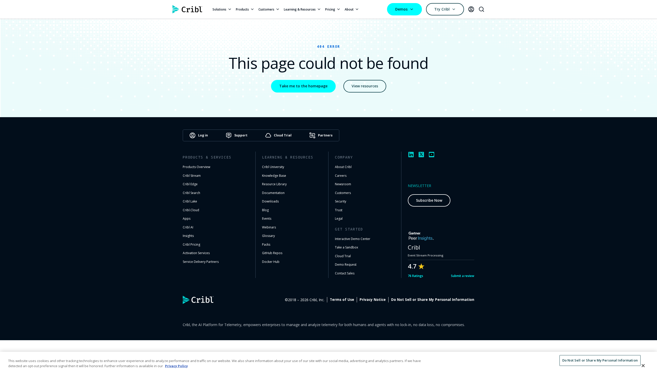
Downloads (270, 201)
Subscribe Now (429, 200)
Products (242, 9)
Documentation (273, 193)
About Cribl (343, 167)
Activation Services (196, 253)
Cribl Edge (190, 184)
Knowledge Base (274, 175)
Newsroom (343, 184)
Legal (339, 218)
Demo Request (345, 264)
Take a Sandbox (346, 247)
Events (266, 218)
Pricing (330, 9)
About (349, 9)
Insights (188, 236)
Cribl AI (188, 227)
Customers (266, 9)
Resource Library (274, 184)
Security (340, 201)
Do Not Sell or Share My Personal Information (432, 299)
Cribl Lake (190, 201)
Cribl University (273, 167)
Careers (340, 175)
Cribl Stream (192, 175)
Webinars (269, 227)
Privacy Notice (373, 299)
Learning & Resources (300, 9)
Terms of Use (342, 299)
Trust (338, 210)
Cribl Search (191, 193)
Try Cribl (442, 9)
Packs (266, 244)
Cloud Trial (343, 256)
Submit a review (462, 276)
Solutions (219, 9)
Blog (265, 210)
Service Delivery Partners (201, 262)
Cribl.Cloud (191, 210)
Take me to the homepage (303, 86)
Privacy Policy (176, 366)
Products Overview (196, 167)
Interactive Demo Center (352, 239)
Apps (186, 218)
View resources (365, 86)
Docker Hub (270, 262)
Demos (401, 9)
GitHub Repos (272, 253)
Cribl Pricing (191, 244)
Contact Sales (344, 273)
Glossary (268, 236)
